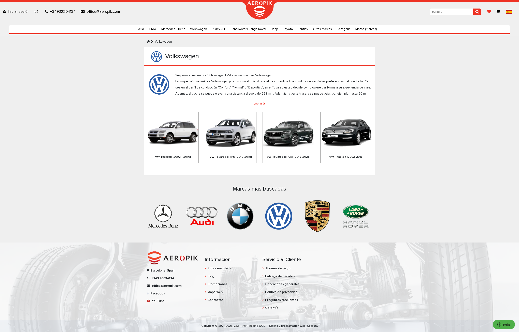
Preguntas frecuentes (281, 300)
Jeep (274, 29)
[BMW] (240, 216)
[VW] (279, 216)
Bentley (303, 29)
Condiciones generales (282, 284)
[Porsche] (317, 216)
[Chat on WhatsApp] (37, 11)
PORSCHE (219, 29)
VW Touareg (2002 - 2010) (173, 156)
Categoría (344, 29)
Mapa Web (215, 292)
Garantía (271, 308)
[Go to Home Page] (148, 42)
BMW (153, 29)
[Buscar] (477, 12)
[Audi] (202, 216)
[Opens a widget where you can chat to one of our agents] (504, 325)
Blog (210, 276)
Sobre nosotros (219, 268)
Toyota (288, 29)
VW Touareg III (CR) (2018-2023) (288, 156)
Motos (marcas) (366, 29)
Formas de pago (278, 268)
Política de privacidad (281, 292)
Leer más (260, 103)
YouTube (157, 301)
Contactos (215, 300)
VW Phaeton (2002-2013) (346, 156)
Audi (141, 29)
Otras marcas (322, 29)
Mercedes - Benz (173, 29)
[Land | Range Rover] (356, 216)
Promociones (217, 284)
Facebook (157, 293)
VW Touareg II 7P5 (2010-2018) (231, 156)
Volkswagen (198, 29)
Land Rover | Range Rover (248, 29)
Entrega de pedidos (280, 276)
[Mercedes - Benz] (163, 216)
